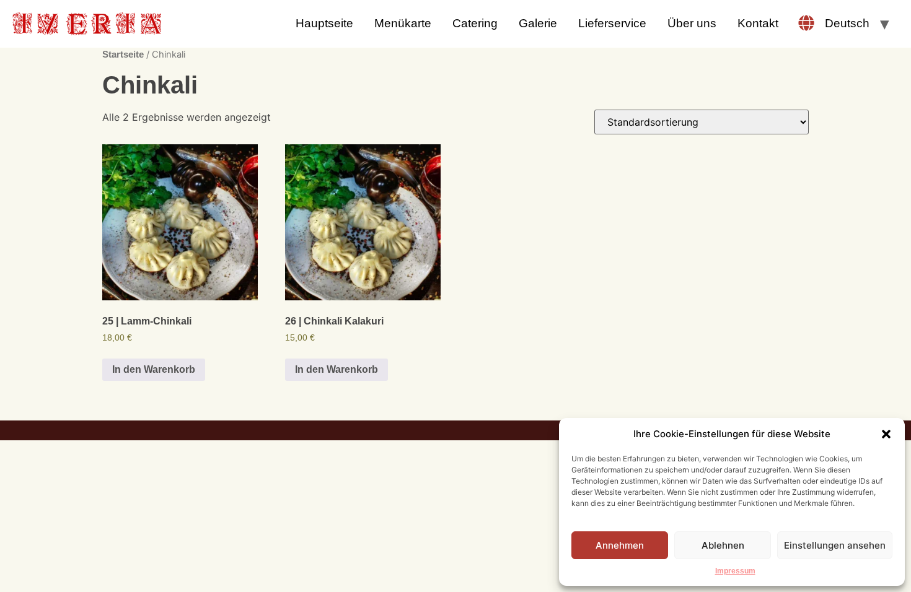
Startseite (123, 54)
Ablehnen (723, 545)
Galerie (538, 23)
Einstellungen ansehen (835, 545)
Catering (475, 23)
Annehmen (620, 545)
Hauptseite (324, 23)
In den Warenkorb (153, 369)
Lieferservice (612, 23)
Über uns (691, 23)
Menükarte (402, 23)
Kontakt (757, 23)
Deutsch (847, 23)
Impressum (735, 571)
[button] (886, 434)
